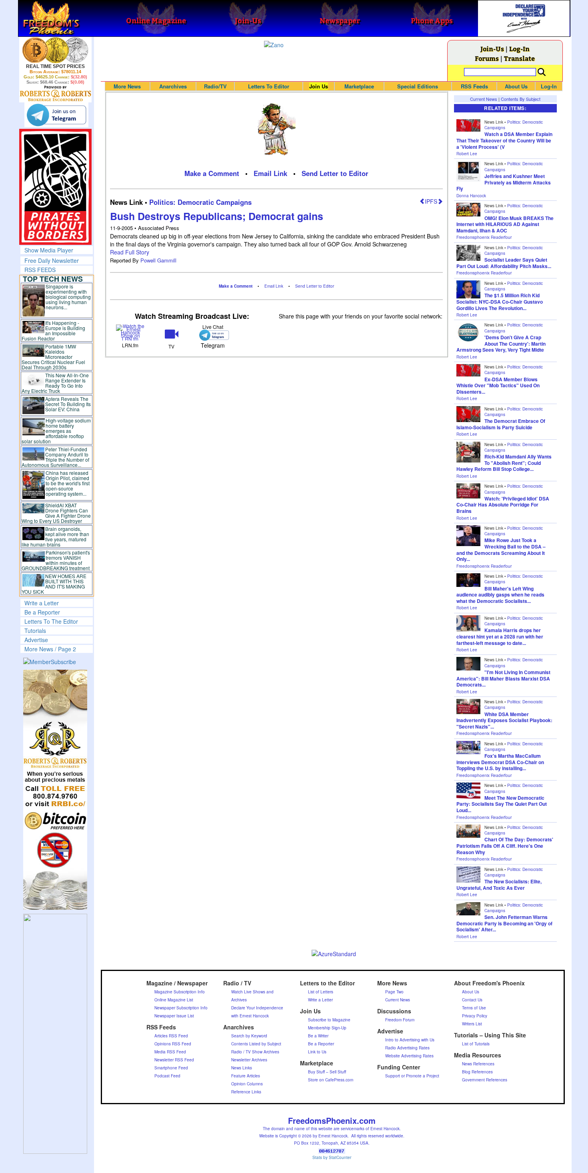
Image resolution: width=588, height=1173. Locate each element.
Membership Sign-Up (327, 1028)
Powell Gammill (158, 260)
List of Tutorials (476, 1044)
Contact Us (472, 1000)
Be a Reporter (42, 612)
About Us (516, 86)
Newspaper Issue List (174, 1016)
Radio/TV (215, 86)
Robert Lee (466, 153)
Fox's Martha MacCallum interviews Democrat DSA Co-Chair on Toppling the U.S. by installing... (500, 762)
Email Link (270, 173)
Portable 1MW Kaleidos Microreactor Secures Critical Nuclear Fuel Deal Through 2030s (53, 356)
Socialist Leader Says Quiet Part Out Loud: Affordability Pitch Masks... (503, 263)
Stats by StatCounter (331, 1157)
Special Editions (417, 86)
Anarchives (173, 86)
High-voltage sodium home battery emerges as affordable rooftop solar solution (56, 430)
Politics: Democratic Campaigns (200, 202)
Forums (487, 58)
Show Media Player (48, 250)
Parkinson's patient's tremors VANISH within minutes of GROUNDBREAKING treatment (56, 560)
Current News (483, 99)
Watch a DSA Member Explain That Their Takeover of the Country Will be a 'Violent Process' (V (504, 140)
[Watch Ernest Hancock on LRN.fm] (130, 331)
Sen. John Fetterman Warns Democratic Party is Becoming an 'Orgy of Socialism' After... (504, 923)
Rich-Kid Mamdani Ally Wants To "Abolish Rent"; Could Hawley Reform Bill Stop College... (504, 462)
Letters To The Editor (51, 621)
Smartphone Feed (171, 1068)
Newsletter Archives (249, 1060)
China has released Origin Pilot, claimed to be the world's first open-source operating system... (68, 483)
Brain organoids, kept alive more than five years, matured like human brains (56, 536)
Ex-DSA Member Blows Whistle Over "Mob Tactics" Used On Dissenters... (498, 385)
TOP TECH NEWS (53, 279)
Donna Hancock (471, 195)
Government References (484, 1080)
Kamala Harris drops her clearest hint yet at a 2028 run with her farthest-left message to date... (499, 636)
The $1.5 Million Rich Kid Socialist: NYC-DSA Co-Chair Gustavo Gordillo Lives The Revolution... (499, 301)
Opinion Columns (247, 1084)
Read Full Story (129, 252)
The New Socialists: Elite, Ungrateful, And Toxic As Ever (499, 884)
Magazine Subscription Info (179, 992)
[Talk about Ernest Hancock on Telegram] (212, 335)
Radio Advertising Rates (407, 1048)
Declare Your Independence (257, 1008)
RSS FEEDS (40, 270)
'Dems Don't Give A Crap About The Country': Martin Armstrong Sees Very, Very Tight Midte (501, 343)
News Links (241, 1068)
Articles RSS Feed (171, 1036)
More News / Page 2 (50, 649)
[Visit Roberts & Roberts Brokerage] (55, 50)
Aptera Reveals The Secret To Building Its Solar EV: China (68, 403)
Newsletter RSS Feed (174, 1060)
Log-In (519, 48)
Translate (519, 58)
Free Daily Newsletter (51, 260)
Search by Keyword (249, 1036)
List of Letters (320, 992)
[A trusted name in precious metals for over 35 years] (55, 93)
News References (478, 1064)
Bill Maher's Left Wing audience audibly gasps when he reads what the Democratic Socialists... (500, 595)
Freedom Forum (399, 1020)
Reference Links (246, 1092)
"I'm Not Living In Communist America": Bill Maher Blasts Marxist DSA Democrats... (503, 678)
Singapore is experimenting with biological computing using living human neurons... (68, 296)
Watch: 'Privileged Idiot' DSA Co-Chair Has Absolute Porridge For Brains (502, 504)
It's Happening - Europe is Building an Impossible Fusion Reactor (54, 330)
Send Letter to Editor (335, 173)
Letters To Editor (268, 86)
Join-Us (492, 48)
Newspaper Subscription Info (181, 1008)
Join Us (318, 86)
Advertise (36, 640)
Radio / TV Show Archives (255, 1052)
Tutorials (35, 631)
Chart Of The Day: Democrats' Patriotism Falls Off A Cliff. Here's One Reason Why (504, 845)
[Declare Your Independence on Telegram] (56, 115)
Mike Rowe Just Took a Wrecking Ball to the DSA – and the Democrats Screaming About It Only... (501, 549)
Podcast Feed (167, 1076)
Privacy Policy (474, 1016)
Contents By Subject (520, 99)
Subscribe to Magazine (329, 1020)
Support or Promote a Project (412, 1076)
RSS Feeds (474, 86)
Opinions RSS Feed (172, 1044)
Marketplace (359, 86)
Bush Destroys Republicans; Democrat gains (216, 216)
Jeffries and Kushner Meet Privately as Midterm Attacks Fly (503, 182)
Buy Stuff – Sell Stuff (327, 1072)
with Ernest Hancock (250, 1016)
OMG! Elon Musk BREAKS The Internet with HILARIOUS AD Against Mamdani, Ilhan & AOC (505, 224)
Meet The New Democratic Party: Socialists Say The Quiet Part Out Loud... (501, 804)
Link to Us (317, 1052)
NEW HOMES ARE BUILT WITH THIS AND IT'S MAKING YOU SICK (54, 583)
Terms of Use (474, 1008)
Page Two (394, 992)
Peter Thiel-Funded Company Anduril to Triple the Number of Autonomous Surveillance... (56, 457)
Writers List (472, 1024)
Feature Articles (245, 1076)
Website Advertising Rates (409, 1056)
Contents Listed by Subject (256, 1044)
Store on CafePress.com (330, 1080)
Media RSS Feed (170, 1052)
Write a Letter (41, 603)
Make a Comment (211, 173)
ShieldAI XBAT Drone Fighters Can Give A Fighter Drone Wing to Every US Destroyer (56, 513)
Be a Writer (318, 1036)
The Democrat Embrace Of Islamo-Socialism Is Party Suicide (500, 424)
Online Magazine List (173, 1000)
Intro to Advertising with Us (409, 1040)
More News (127, 86)
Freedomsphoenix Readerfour (484, 237)
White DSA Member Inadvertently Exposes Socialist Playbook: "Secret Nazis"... (504, 720)
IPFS (431, 201)
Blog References (477, 1072)
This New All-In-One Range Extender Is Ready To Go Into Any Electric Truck (55, 383)
